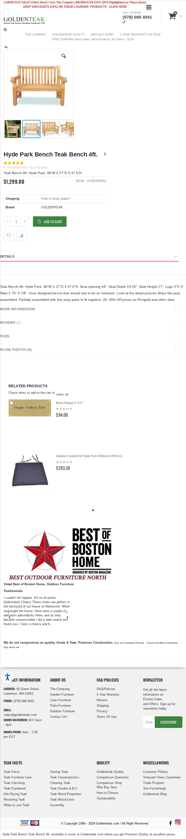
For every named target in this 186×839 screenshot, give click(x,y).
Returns (102, 700)
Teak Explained (14, 788)
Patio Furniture (60, 705)
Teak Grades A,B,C (64, 788)
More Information (17, 309)
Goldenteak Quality (110, 772)
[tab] (93, 257)
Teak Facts (12, 772)
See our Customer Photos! (129, 643)
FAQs (4, 336)
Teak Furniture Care (17, 777)
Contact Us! (58, 717)
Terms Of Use (106, 717)
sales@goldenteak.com (20, 715)
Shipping (103, 705)
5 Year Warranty (108, 694)
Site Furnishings (154, 788)
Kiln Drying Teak (15, 794)
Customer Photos (155, 772)
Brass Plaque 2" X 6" (69, 403)
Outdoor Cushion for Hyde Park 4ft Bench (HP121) (89, 456)
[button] (63, 59)
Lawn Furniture (60, 700)
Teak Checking (14, 783)
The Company (60, 689)
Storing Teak (59, 772)
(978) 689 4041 (137, 17)
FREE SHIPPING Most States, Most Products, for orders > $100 (93, 39)
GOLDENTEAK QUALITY (68, 34)
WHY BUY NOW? (102, 34)
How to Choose (107, 793)
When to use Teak (16, 805)
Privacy (102, 711)
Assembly (57, 805)
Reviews (9, 322)
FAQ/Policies (106, 689)
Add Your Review (34, 167)
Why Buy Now (107, 787)
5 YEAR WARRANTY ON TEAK (140, 34)
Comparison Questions (113, 777)
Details (7, 256)
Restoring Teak (14, 799)
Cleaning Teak (60, 783)
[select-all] (62, 394)
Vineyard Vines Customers (162, 777)
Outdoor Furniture (62, 711)
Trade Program (153, 783)
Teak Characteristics (64, 777)
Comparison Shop (109, 783)
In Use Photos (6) (16, 350)
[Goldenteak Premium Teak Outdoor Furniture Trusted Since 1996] (24, 21)
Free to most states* (55, 198)
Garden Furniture (62, 694)
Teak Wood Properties (65, 794)
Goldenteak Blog (155, 794)
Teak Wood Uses (62, 799)
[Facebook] (170, 823)
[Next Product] (105, 154)
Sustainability (106, 798)
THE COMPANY (35, 34)
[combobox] (6, 13)
